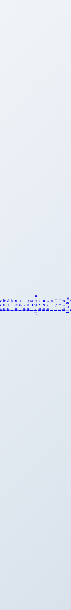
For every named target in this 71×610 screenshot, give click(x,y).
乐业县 (8, 305)
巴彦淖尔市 (35, 305)
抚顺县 (28, 305)
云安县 (47, 305)
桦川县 (4, 305)
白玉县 (24, 305)
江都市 (20, 305)
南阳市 (51, 305)
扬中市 (12, 305)
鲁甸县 (63, 305)
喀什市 (32, 305)
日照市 (55, 305)
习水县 (39, 305)
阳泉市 (59, 305)
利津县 (16, 305)
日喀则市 (67, 305)
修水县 (43, 305)
